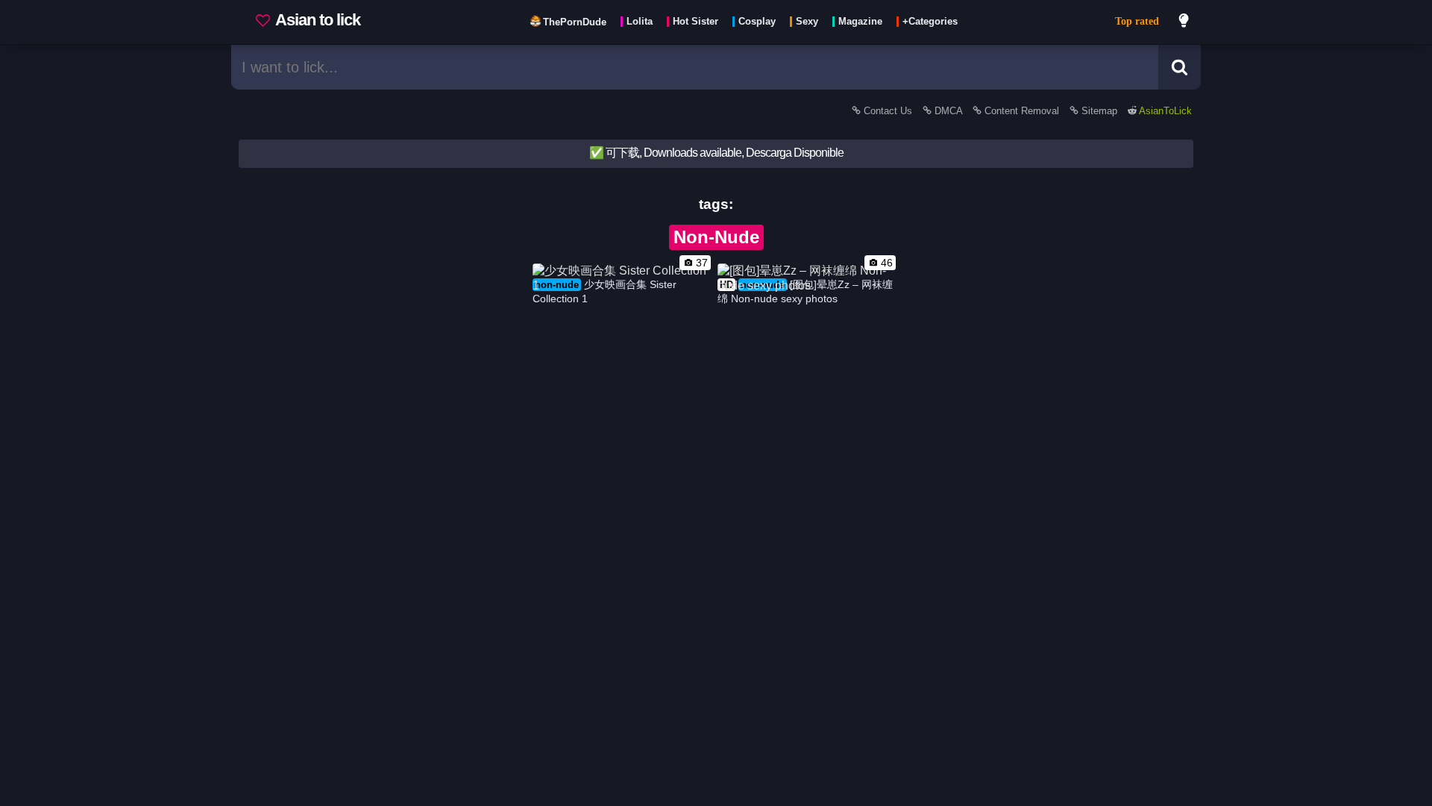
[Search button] (1179, 67)
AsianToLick (1164, 110)
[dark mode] (1184, 22)
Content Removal (1022, 110)
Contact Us (888, 110)
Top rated (1137, 21)
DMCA (948, 110)
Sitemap (1099, 110)
